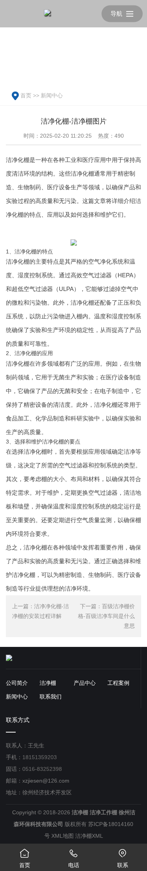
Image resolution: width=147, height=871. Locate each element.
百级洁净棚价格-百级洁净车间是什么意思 (106, 616)
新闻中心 (52, 95)
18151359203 (39, 757)
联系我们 (51, 696)
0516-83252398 (42, 769)
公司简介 (17, 683)
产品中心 (85, 683)
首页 (25, 95)
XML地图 (62, 836)
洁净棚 (48, 683)
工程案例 (118, 683)
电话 (73, 858)
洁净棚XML (89, 836)
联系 (122, 858)
